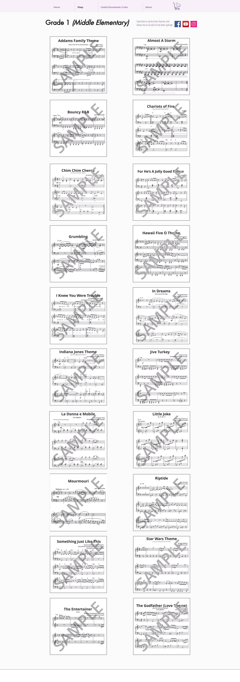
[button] (177, 6)
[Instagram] (194, 24)
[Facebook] (178, 24)
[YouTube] (186, 24)
